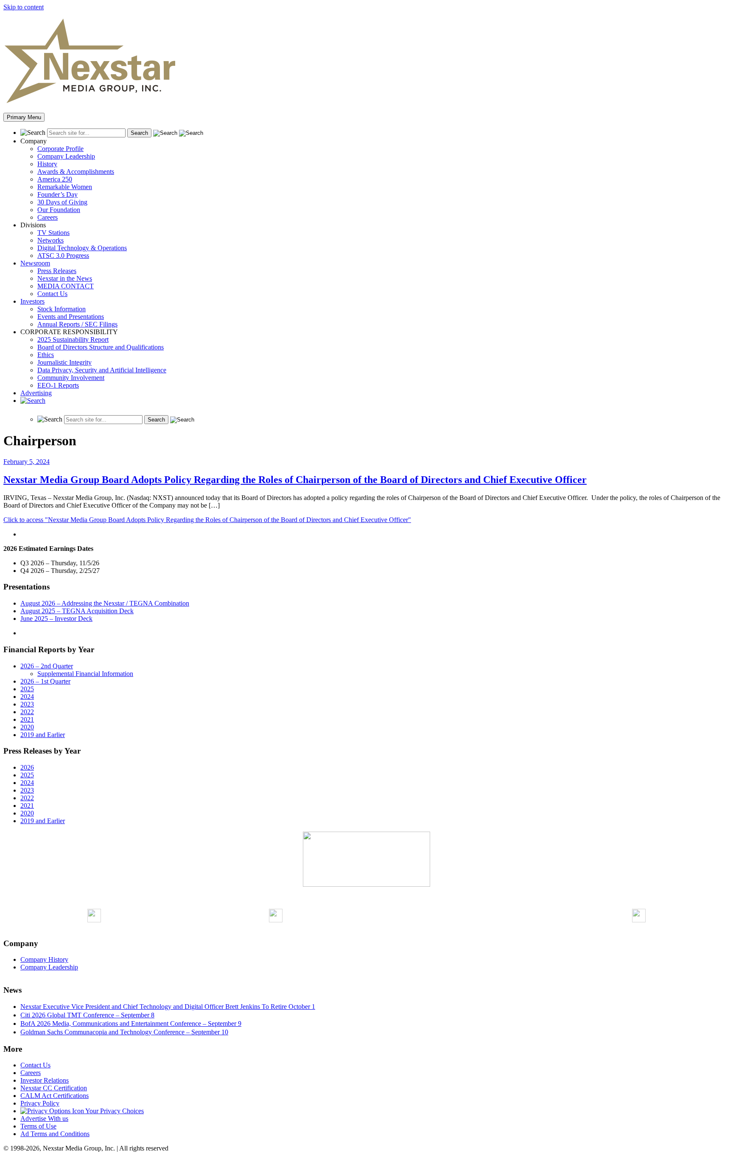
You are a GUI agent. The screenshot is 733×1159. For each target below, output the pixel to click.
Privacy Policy (39, 1103)
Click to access (207, 519)
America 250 (54, 179)
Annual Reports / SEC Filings (77, 324)
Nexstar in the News (64, 278)
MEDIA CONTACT (65, 286)
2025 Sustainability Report (73, 339)
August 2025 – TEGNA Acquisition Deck (77, 610)
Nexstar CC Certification (53, 1088)
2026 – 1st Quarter (45, 681)
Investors (32, 301)
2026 (27, 767)
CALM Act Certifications (54, 1095)
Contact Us (52, 293)
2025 (27, 689)
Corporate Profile (60, 148)
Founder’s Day (57, 194)
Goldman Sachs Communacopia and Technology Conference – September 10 (124, 1032)
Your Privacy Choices (114, 1110)
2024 (27, 696)
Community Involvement (70, 377)
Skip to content (23, 7)
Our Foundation (58, 209)
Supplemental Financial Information (85, 673)
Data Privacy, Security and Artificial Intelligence (101, 370)
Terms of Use (38, 1126)
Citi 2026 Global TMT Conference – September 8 (87, 1015)
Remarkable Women (64, 186)
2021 (27, 719)
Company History (44, 959)
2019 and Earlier (42, 734)
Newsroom (35, 263)
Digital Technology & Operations (82, 247)
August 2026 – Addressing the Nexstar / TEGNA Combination (104, 603)
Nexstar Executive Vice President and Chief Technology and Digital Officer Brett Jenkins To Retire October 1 (167, 1006)
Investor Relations (44, 1080)
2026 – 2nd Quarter (46, 666)
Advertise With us (44, 1118)
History (47, 164)
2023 (27, 704)
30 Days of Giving (62, 202)
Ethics (45, 354)
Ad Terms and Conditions (55, 1133)
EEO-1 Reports (58, 385)
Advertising (36, 393)
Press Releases (56, 270)
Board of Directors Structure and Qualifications (100, 347)
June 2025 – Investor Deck (56, 618)
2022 (27, 711)
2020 (27, 727)
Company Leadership (66, 156)
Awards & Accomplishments (75, 171)
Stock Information (61, 309)
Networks (50, 240)
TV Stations (53, 232)
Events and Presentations (70, 316)
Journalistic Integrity (64, 362)
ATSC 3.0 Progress (63, 255)
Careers (47, 217)
